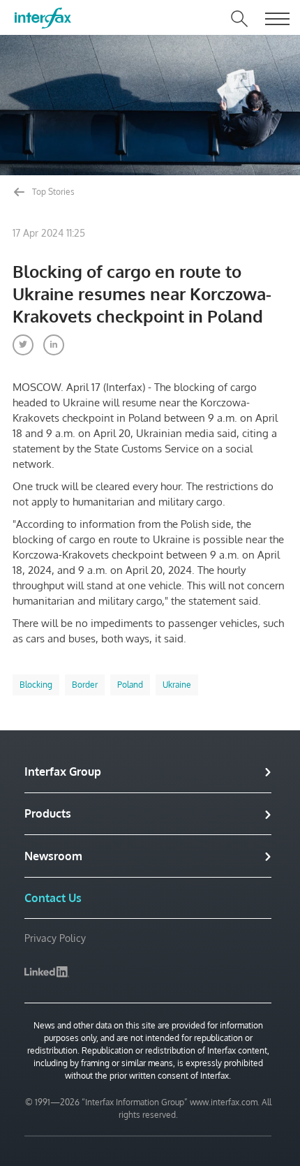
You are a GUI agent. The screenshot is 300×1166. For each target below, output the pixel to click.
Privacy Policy (55, 938)
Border (85, 684)
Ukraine (177, 684)
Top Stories (52, 191)
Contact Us (53, 898)
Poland (130, 684)
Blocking (36, 684)
